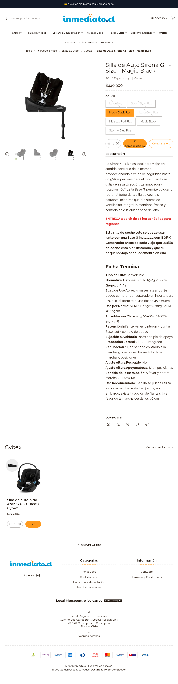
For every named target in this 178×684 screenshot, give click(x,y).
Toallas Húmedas (36, 33)
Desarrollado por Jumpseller (108, 669)
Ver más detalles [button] (89, 636)
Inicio (29, 51)
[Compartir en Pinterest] (137, 424)
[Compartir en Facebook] (109, 424)
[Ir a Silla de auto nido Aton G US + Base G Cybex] (24, 475)
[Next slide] (84, 154)
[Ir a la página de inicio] (89, 18)
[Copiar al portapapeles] (146, 424)
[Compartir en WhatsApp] (127, 424)
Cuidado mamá (88, 42)
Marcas (69, 42)
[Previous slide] (7, 154)
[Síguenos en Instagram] (38, 575)
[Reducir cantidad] (109, 143)
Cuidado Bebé (95, 33)
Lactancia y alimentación (66, 33)
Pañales (15, 33)
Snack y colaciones (141, 33)
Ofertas (163, 33)
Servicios (106, 42)
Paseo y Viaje (117, 33)
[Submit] (5, 18)
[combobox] (25, 18)
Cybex (88, 51)
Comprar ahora (161, 143)
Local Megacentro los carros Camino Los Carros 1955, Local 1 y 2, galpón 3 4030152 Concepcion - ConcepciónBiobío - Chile (89, 621)
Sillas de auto (70, 51)
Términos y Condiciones (147, 577)
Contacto (147, 571)
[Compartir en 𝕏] (118, 424)
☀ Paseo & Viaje (47, 51)
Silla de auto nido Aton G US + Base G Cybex (23, 504)
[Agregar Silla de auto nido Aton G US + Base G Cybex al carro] (33, 524)
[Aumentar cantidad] (117, 143)
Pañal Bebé (89, 571)
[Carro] (173, 18)
